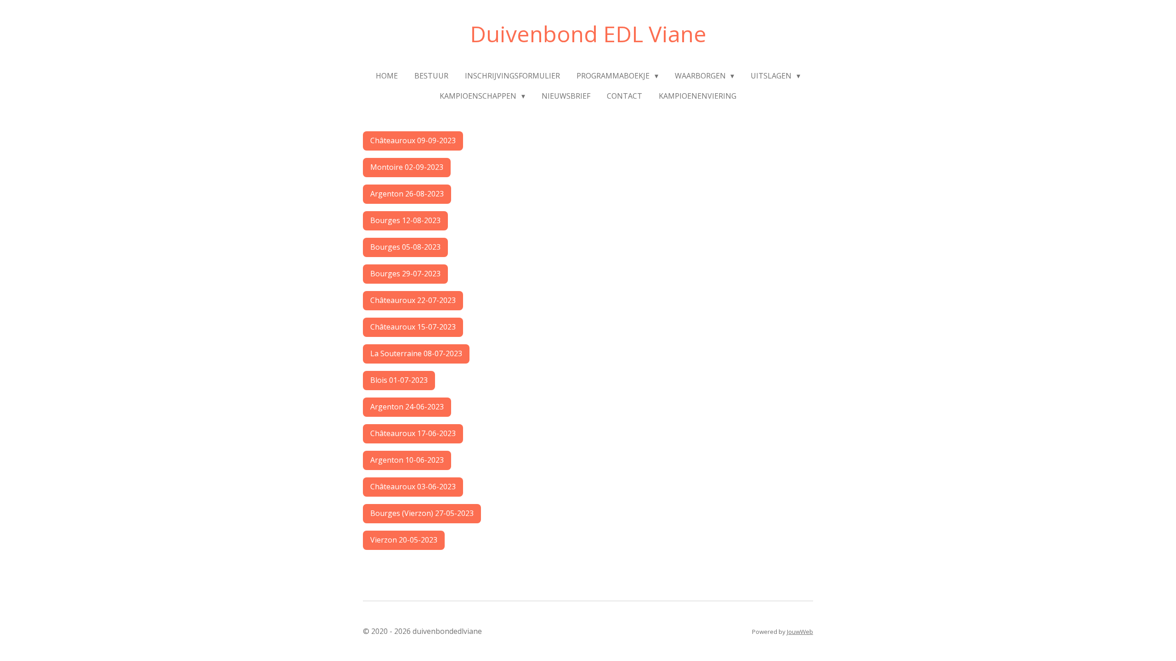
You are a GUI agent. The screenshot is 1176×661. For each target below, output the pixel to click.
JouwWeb (800, 631)
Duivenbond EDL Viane (588, 34)
